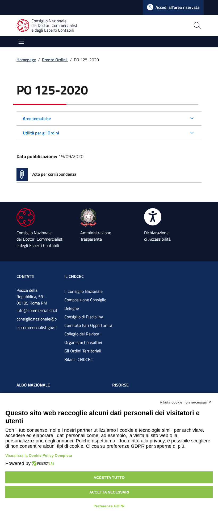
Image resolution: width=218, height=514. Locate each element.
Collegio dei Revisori (82, 334)
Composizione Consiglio (85, 300)
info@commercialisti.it (36, 310)
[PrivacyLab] (42, 463)
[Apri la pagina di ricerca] (156, 25)
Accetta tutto (109, 477)
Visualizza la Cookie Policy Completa (38, 455)
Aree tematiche (37, 118)
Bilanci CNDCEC (78, 359)
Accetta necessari (109, 492)
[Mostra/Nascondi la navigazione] (21, 41)
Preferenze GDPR (109, 506)
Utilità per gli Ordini (41, 133)
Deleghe (71, 308)
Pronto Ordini (55, 59)
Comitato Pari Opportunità (88, 325)
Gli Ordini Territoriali (82, 351)
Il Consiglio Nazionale (83, 291)
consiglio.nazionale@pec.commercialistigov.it (36, 323)
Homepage (26, 59)
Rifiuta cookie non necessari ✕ (185, 402)
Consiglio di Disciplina (83, 317)
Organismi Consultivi (83, 342)
